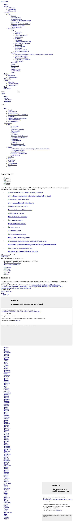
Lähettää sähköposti (6, 291)
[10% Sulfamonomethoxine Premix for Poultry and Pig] (25, 192)
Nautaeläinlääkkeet (16, 19)
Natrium (17, 33)
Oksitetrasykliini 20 (6, 288)
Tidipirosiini (18, 48)
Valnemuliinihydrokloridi (22, 51)
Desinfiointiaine (15, 70)
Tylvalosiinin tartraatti (21, 49)
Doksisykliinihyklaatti (21, 35)
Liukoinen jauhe (16, 69)
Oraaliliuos (14, 62)
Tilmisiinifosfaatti (20, 46)
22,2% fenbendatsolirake (17, 224)
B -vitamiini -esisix (14, 231)
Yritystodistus (12, 9)
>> (9, 255)
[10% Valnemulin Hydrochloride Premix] (18, 199)
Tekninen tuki (12, 11)
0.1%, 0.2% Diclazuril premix (19, 238)
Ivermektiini (18, 40)
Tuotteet (6, 12)
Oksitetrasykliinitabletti (41, 286)
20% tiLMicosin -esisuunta (17, 217)
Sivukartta (44, 285)
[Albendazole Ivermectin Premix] (18, 206)
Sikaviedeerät (15, 22)
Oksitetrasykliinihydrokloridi (23, 41)
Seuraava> (5, 255)
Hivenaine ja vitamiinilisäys (22, 59)
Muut (12, 72)
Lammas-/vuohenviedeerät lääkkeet (21, 20)
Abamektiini (18, 32)
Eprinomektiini (19, 37)
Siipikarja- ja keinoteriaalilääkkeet (20, 24)
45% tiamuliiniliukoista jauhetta (9, 286)
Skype (2, 293)
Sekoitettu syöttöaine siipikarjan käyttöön (23, 251)
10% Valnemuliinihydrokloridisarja (21, 203)
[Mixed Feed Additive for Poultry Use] (20, 248)
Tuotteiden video (12, 85)
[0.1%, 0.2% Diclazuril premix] (17, 234)
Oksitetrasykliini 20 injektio (27, 286)
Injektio (13, 53)
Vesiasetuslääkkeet (16, 27)
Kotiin (6, 4)
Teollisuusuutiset (12, 77)
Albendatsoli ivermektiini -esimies (20, 210)
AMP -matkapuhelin (54, 285)
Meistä (6, 6)
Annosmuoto (11, 29)
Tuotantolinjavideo (13, 83)
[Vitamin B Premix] (14, 227)
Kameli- (13, 16)
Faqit (5, 87)
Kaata (13, 64)
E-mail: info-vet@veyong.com (12, 263)
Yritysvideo (11, 82)
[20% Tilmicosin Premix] (16, 213)
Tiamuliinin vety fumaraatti (22, 43)
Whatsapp (6, 294)
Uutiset (6, 74)
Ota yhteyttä (7, 88)
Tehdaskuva (11, 8)
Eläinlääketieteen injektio (56, 286)
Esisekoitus (14, 67)
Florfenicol (18, 38)
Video (6, 80)
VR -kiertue (7, 79)
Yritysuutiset (11, 75)
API (12, 30)
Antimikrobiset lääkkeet (21, 58)
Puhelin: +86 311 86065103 (12, 264)
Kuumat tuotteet (36, 285)
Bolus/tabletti (15, 66)
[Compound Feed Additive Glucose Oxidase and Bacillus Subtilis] (27, 241)
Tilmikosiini (18, 45)
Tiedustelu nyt (5, 283)
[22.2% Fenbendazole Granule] (15, 220)
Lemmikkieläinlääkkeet (17, 25)
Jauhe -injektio (19, 61)
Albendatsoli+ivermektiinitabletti (21, 288)
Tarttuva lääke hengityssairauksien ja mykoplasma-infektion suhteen (34, 54)
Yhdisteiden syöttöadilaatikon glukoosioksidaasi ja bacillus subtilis (32, 244)
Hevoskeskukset (16, 17)
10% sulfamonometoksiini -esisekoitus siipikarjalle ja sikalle (29, 196)
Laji (9, 14)
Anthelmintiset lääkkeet (21, 56)
